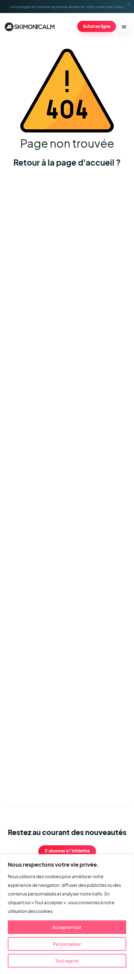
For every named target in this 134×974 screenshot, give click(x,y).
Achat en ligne (96, 26)
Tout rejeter (67, 960)
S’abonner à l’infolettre (67, 850)
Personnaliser (67, 944)
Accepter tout (67, 927)
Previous (86, 775)
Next (103, 775)
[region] (67, 914)
